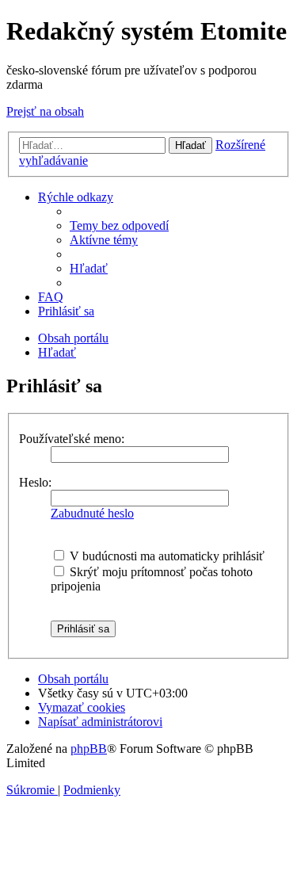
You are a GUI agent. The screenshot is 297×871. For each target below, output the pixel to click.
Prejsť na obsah (45, 111)
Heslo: (35, 482)
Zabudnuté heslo (92, 513)
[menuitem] (119, 225)
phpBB (88, 748)
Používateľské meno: (71, 438)
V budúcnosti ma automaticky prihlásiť (166, 556)
